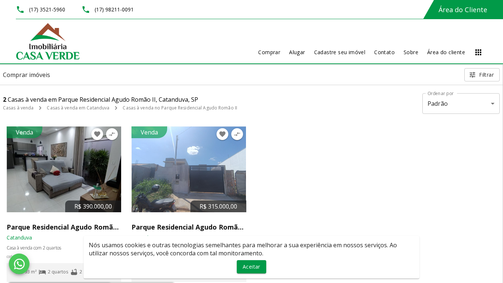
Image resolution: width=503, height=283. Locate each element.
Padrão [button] (438, 103)
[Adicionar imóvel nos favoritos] (97, 134)
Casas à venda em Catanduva (78, 108)
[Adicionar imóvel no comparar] (112, 134)
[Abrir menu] (478, 52)
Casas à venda (18, 108)
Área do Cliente (463, 9)
